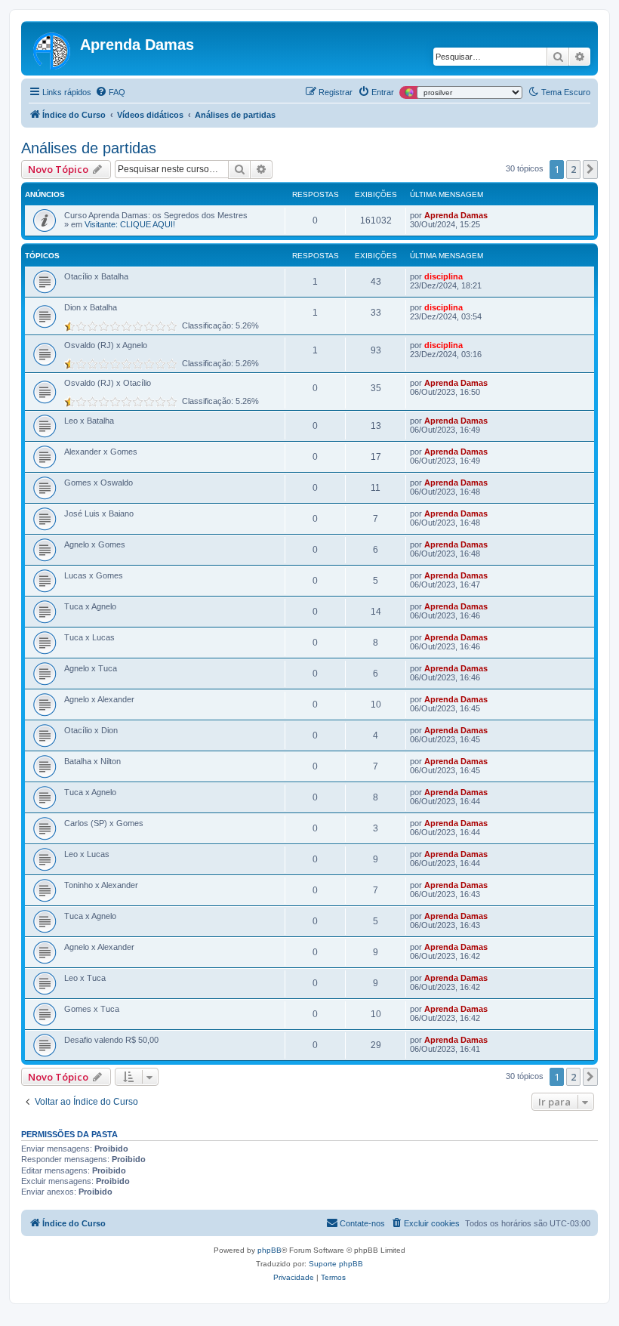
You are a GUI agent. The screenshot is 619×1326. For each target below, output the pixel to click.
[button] (590, 169)
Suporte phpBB (336, 1264)
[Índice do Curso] (52, 48)
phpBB (269, 1250)
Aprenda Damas (456, 215)
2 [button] (573, 169)
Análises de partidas (88, 148)
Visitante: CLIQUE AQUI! (130, 224)
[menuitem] (110, 92)
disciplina (443, 276)
